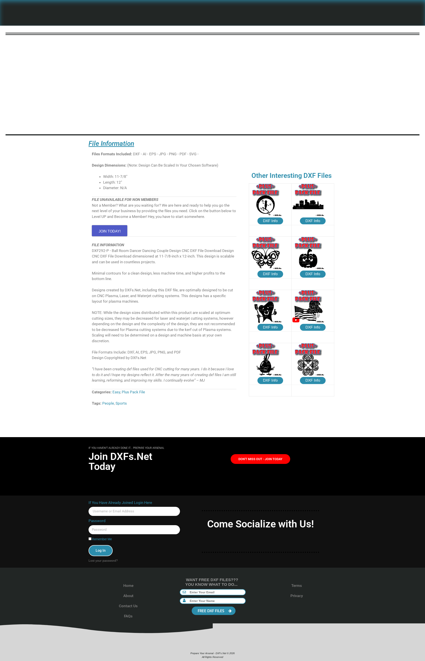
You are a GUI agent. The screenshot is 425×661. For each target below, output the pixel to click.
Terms (296, 585)
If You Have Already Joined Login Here (120, 502)
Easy (116, 392)
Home (128, 585)
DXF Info (270, 221)
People (108, 403)
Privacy (296, 596)
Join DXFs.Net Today (120, 461)
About (128, 596)
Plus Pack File (133, 392)
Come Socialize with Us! (260, 524)
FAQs (128, 616)
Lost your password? (103, 560)
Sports (121, 403)
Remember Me (101, 539)
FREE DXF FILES (211, 610)
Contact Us (128, 606)
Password (97, 521)
